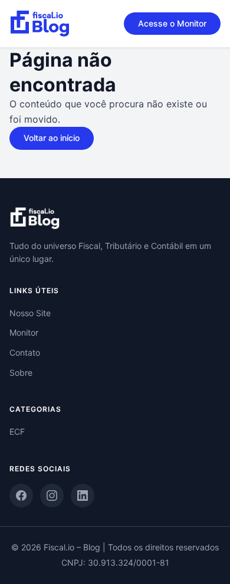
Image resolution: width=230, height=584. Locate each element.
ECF (17, 431)
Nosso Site (30, 313)
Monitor (23, 332)
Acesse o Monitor (172, 23)
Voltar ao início (52, 138)
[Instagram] (52, 495)
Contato (24, 352)
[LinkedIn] (82, 495)
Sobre (20, 373)
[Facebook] (21, 495)
